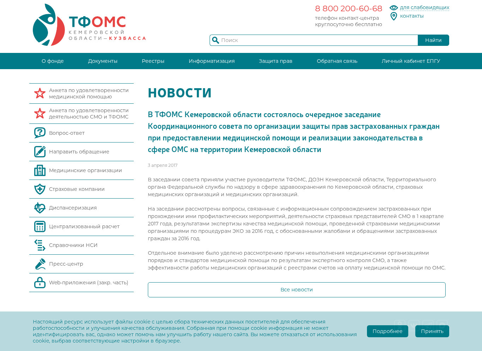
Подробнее (388, 331)
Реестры (153, 61)
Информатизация (212, 61)
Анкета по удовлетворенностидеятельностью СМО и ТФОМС (89, 113)
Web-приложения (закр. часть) (88, 282)
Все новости (297, 289)
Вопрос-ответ (67, 133)
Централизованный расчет (84, 226)
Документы (103, 61)
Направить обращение (79, 152)
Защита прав (276, 61)
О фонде (53, 61)
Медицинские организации (85, 170)
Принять (432, 331)
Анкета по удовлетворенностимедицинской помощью (89, 93)
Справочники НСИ (73, 245)
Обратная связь (337, 61)
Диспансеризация (73, 208)
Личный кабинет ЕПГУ (411, 61)
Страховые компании (77, 189)
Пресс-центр (66, 264)
